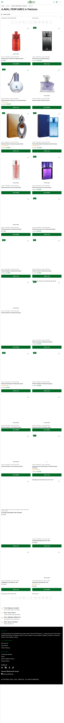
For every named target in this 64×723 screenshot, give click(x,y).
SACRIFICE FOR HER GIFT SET (40, 583)
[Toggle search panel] (54, 2)
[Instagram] (2, 669)
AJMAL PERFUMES (5, 56)
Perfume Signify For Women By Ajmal (42, 383)
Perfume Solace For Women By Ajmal (11, 229)
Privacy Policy (5, 662)
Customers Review (6, 655)
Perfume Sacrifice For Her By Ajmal (41, 187)
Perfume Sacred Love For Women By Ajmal (43, 229)
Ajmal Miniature (5, 539)
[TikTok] (13, 669)
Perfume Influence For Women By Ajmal (12, 466)
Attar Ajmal (4, 540)
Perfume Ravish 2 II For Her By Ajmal (11, 187)
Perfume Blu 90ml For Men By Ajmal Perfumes (44, 144)
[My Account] (57, 2)
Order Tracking (5, 649)
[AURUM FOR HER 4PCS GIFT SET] (47, 508)
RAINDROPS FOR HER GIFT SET (9, 583)
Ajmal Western (15, 56)
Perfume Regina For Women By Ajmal (11, 271)
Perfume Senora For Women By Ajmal (42, 342)
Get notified (16, 63)
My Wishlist (4, 647)
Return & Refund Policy (7, 660)
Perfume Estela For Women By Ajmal (11, 312)
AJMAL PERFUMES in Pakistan (19, 6)
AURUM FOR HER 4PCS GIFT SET (41, 540)
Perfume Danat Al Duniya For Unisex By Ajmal (13, 100)
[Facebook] (5, 669)
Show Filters (6, 14)
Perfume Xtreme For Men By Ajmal (41, 427)
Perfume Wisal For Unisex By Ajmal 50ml (12, 144)
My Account (4, 644)
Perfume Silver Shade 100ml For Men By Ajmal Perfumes (44, 467)
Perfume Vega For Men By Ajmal (41, 100)
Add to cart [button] (47, 63)
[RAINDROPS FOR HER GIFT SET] (16, 565)
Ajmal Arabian (5, 98)
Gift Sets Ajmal (46, 539)
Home (2, 6)
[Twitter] (9, 669)
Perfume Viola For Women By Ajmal (41, 271)
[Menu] (3, 2)
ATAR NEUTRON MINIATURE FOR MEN (11, 542)
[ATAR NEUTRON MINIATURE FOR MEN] (16, 508)
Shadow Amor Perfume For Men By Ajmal (12, 58)
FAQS (2, 658)
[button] (60, 2)
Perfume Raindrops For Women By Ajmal (12, 383)
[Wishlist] (28, 28)
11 (46, 22)
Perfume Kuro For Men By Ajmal (40, 58)
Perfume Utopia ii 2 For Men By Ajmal (11, 427)
